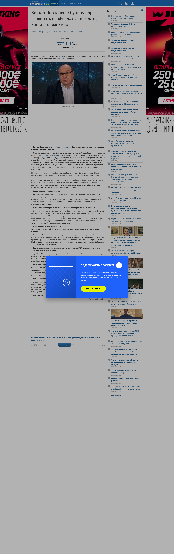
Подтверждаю (93, 288)
